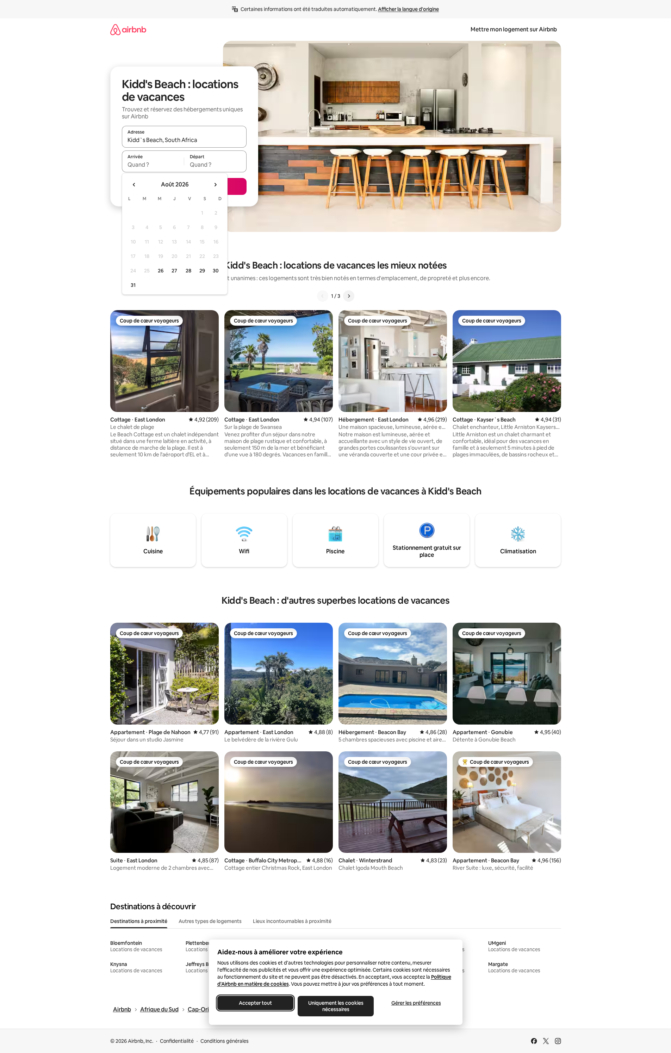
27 (174, 270)
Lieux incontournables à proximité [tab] (292, 921)
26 (160, 270)
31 (133, 285)
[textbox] (153, 164)
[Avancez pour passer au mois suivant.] (215, 185)
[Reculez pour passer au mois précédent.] (134, 185)
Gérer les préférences (416, 1003)
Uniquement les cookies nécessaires (335, 1006)
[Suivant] (348, 296)
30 (216, 270)
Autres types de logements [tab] (210, 921)
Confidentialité (177, 1041)
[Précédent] (322, 296)
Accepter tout (255, 1003)
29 (202, 270)
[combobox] (184, 140)
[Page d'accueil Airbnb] (128, 29)
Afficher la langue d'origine (408, 9)
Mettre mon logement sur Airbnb (514, 29)
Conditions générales (224, 1041)
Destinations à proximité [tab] (138, 921)
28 (188, 270)
